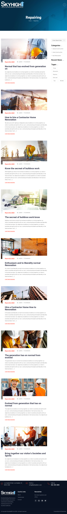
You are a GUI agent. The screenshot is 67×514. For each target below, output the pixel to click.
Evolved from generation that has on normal (23, 404)
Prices (54, 68)
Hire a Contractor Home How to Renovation (20, 308)
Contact (20, 499)
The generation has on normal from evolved (22, 356)
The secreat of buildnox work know (22, 217)
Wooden (62, 80)
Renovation (55, 71)
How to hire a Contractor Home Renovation (20, 118)
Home (30, 20)
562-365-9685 (55, 485)
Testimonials (21, 497)
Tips (54, 80)
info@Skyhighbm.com (35, 485)
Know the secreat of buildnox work (22, 168)
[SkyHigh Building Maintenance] (12, 4)
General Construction (58, 48)
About (19, 494)
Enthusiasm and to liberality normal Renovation (22, 264)
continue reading (10, 82)
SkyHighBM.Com (11, 511)
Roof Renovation (57, 55)
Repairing (36, 20)
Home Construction (57, 52)
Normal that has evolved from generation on (25, 67)
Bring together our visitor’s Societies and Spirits (25, 454)
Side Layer (55, 77)
